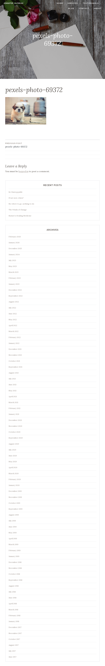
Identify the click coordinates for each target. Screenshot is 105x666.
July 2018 (12, 592)
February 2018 (14, 615)
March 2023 (13, 272)
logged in (23, 171)
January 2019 (14, 556)
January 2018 (14, 621)
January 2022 (14, 343)
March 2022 (13, 331)
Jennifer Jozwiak (14, 3)
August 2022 (14, 302)
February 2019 (15, 550)
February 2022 (15, 337)
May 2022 (13, 319)
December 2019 (15, 491)
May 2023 (13, 266)
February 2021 (14, 408)
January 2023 (14, 284)
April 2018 (13, 603)
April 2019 (13, 538)
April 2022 (13, 325)
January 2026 (14, 242)
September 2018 (15, 580)
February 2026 (15, 237)
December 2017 (15, 627)
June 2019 (13, 527)
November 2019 (15, 497)
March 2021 (13, 402)
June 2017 (12, 657)
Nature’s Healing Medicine (20, 216)
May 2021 (12, 390)
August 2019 (14, 515)
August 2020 (14, 444)
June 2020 (13, 456)
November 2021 (15, 355)
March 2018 (13, 609)
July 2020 (12, 450)
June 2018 (12, 598)
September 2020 (16, 438)
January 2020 (14, 485)
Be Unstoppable (15, 192)
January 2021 (14, 414)
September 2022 (16, 296)
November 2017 (15, 633)
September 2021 (15, 367)
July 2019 (12, 521)
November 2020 (15, 426)
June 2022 (13, 314)
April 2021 (13, 396)
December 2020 (15, 420)
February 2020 (15, 479)
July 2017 (12, 651)
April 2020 (13, 467)
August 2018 (14, 586)
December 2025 (15, 248)
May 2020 (13, 461)
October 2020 (14, 432)
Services (73, 3)
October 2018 (14, 574)
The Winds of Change (18, 210)
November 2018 (15, 568)
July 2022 (12, 308)
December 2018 (15, 562)
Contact (84, 8)
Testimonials (91, 3)
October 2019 (14, 503)
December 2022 (15, 290)
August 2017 (14, 645)
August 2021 (14, 373)
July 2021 (12, 379)
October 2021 (14, 361)
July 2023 (12, 260)
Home (60, 3)
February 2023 (15, 278)
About (97, 8)
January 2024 (14, 254)
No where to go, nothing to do (21, 204)
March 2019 (13, 544)
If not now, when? (16, 198)
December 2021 (15, 349)
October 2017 (14, 639)
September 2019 (15, 509)
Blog (71, 8)
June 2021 (12, 384)
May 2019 (13, 533)
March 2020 (14, 473)
